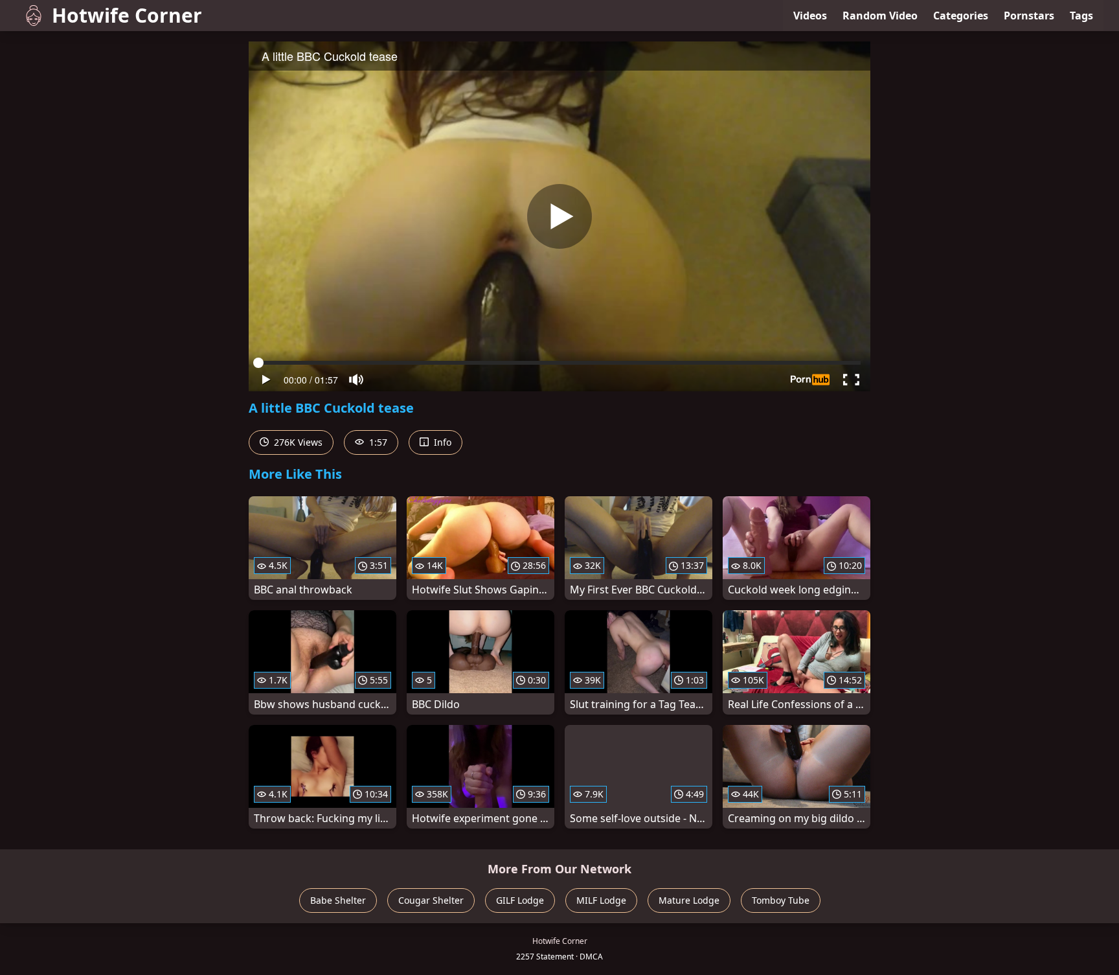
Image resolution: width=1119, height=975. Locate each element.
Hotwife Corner (127, 15)
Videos (810, 15)
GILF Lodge (520, 900)
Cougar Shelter (431, 900)
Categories (960, 15)
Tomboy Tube (780, 900)
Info (441, 442)
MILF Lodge (601, 900)
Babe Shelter (338, 900)
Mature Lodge (689, 900)
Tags (1081, 15)
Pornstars (1029, 15)
